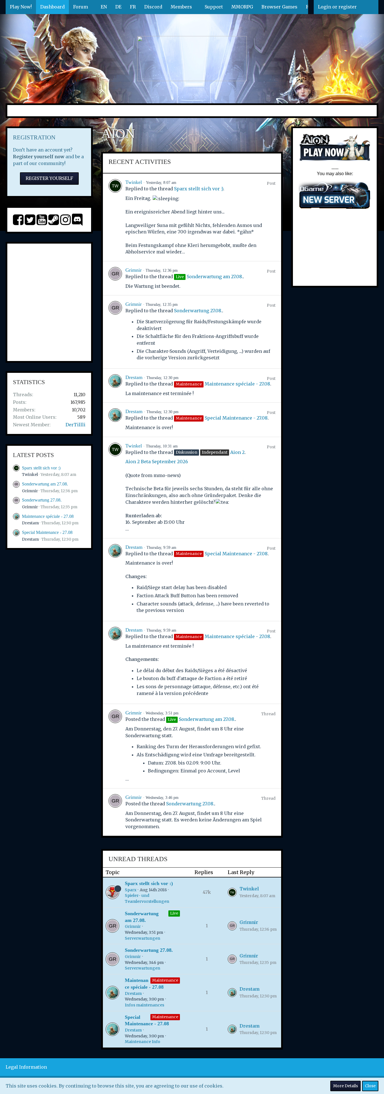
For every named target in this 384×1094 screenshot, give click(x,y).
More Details (345, 1085)
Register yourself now (38, 156)
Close (370, 1085)
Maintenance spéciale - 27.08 (48, 516)
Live (174, 913)
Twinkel (30, 474)
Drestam (30, 522)
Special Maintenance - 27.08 (47, 532)
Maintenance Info (142, 1041)
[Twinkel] (115, 217)
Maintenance (165, 980)
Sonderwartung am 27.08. (45, 484)
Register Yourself (49, 178)
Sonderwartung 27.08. (42, 500)
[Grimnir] (115, 278)
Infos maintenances (144, 1005)
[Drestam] (115, 385)
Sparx (130, 889)
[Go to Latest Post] (232, 892)
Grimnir (30, 490)
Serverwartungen (142, 938)
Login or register (337, 7)
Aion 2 (237, 452)
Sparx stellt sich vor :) (41, 467)
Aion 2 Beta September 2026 (156, 461)
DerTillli (75, 424)
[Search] (369, 7)
